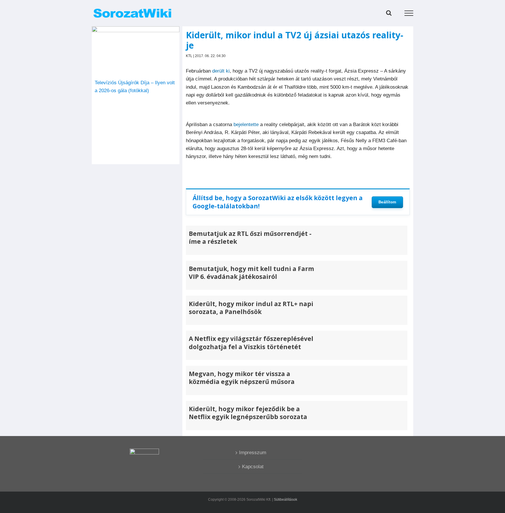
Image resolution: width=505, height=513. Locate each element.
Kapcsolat (253, 466)
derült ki (221, 71)
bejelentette (246, 124)
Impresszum (252, 452)
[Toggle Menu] (409, 13)
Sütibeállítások (285, 499)
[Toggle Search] (389, 13)
